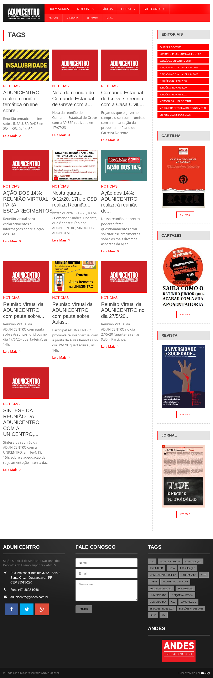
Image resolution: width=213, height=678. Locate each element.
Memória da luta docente (175, 101)
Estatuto (92, 17)
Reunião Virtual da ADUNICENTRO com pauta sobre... (23, 310)
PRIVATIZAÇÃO (185, 588)
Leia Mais (10, 135)
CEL (173, 601)
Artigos (53, 17)
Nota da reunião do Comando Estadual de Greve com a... (73, 98)
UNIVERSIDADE (158, 595)
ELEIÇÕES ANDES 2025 (162, 608)
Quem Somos (59, 9)
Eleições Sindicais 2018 (173, 80)
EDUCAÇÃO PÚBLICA (161, 588)
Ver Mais (185, 214)
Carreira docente (170, 47)
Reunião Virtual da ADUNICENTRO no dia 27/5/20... (122, 310)
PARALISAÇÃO (187, 568)
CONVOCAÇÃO (193, 561)
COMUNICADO (158, 601)
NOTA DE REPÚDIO (170, 561)
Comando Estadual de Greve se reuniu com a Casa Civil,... (122, 98)
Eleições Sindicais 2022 (173, 94)
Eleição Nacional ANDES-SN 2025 (179, 74)
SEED (204, 574)
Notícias (11, 86)
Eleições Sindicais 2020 (173, 87)
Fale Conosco (155, 9)
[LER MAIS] (26, 65)
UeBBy (205, 673)
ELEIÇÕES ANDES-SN (182, 595)
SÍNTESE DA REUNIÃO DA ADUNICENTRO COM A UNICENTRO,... (21, 422)
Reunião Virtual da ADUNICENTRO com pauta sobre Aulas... (72, 313)
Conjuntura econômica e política (180, 53)
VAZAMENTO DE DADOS (175, 581)
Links (109, 17)
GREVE (153, 581)
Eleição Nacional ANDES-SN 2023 (179, 67)
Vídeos (108, 9)
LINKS (153, 615)
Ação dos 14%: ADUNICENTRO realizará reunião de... (119, 202)
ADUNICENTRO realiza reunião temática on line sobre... (21, 101)
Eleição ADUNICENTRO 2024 (175, 60)
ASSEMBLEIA (156, 568)
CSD (152, 561)
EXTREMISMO (188, 574)
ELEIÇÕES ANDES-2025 (191, 608)
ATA (164, 615)
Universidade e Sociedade (175, 114)
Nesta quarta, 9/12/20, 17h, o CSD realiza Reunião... (74, 199)
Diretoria (72, 17)
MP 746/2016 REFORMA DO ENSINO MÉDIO (183, 107)
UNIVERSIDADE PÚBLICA (163, 574)
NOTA (172, 568)
